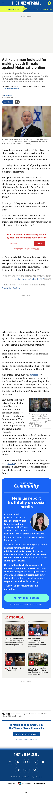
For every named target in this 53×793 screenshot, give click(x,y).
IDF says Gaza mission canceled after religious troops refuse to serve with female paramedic (14, 642)
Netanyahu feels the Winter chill (14, 669)
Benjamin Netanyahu (28, 714)
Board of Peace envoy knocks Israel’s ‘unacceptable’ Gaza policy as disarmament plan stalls (37, 643)
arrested (34, 374)
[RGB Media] (21, 783)
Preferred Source (12, 88)
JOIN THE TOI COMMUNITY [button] (26, 734)
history (11, 463)
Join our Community (12, 9)
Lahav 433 (7, 716)
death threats (17, 716)
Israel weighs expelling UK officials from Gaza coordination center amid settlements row (38, 671)
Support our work (26, 598)
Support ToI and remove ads (40, 9)
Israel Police (42, 714)
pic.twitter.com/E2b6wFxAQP (29, 278)
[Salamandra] (39, 783)
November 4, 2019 (11, 287)
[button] (49, 3)
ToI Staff (8, 95)
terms (37, 249)
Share (9, 102)
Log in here (33, 739)
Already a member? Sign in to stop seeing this (26, 604)
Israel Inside (15, 714)
